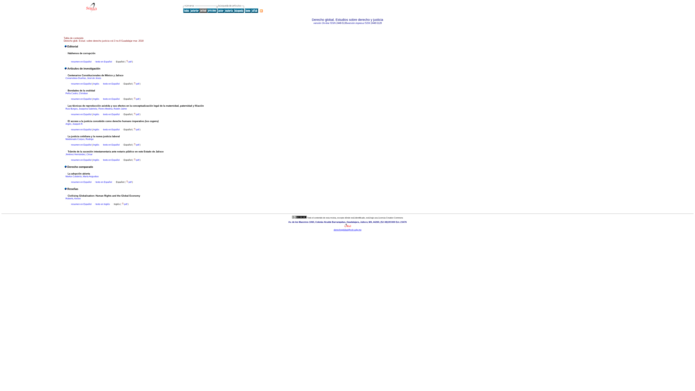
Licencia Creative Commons (390, 218)
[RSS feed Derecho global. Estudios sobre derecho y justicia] (261, 10)
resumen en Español (81, 61)
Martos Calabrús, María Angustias (82, 176)
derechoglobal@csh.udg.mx (347, 230)
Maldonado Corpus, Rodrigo (80, 139)
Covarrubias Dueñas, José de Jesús (83, 78)
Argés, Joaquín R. (74, 124)
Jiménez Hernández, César (79, 154)
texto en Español (104, 61)
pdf (130, 61)
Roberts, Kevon (73, 198)
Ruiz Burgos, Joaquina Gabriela (81, 109)
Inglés (96, 84)
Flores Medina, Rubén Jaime (112, 109)
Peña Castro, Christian (77, 93)
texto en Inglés (103, 204)
